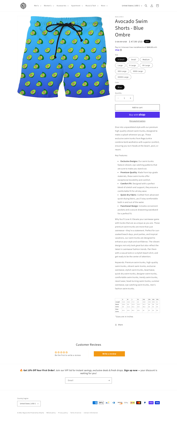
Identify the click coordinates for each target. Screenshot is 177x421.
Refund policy (51, 413)
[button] (37, 5)
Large (120, 65)
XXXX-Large (138, 71)
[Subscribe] (109, 380)
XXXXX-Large (123, 77)
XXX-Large (122, 71)
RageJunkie (26, 413)
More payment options (137, 121)
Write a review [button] (109, 353)
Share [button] (120, 324)
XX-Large (146, 65)
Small (133, 59)
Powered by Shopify (37, 413)
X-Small (121, 59)
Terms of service (75, 413)
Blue (120, 87)
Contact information (91, 413)
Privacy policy (63, 413)
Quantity (118, 93)
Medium (146, 59)
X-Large (132, 65)
